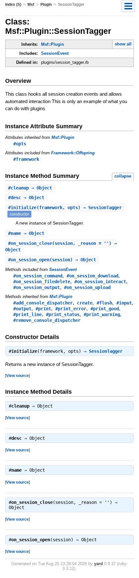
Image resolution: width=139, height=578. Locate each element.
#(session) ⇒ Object (52, 259)
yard (98, 563)
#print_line (27, 314)
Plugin (46, 4)
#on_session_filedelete (41, 281)
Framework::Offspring (73, 152)
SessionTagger (106, 351)
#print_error (70, 308)
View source (17, 375)
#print (43, 308)
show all (123, 44)
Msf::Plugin (52, 44)
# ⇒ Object (30, 187)
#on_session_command (37, 275)
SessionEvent (55, 53)
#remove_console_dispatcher (46, 320)
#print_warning (102, 314)
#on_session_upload (87, 287)
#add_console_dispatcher (43, 302)
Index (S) (13, 4)
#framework (26, 159)
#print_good (105, 308)
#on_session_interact (100, 281)
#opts (19, 143)
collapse (122, 176)
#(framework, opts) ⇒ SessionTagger (65, 207)
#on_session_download (92, 275)
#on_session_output (36, 287)
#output (22, 308)
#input (124, 302)
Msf (30, 4)
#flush (104, 302)
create (84, 302)
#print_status (63, 314)
